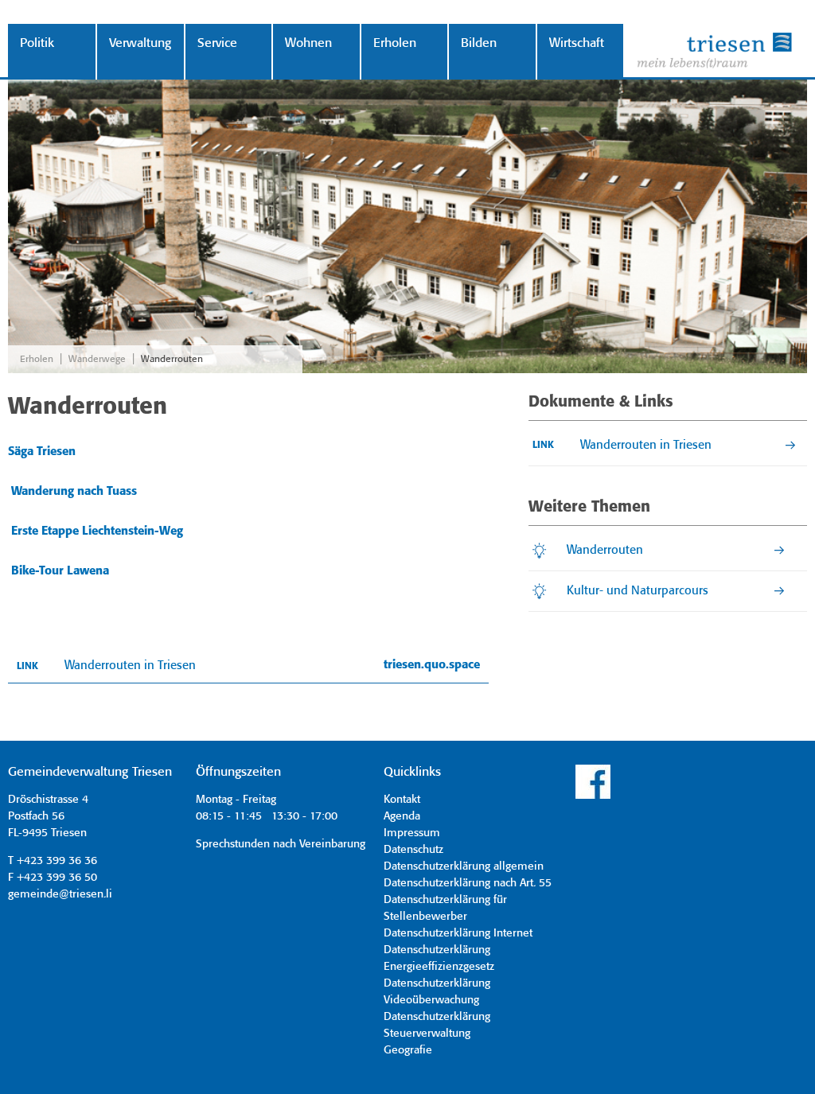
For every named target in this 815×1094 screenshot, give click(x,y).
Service (217, 43)
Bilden (479, 43)
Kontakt (402, 799)
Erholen (394, 43)
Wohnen (308, 43)
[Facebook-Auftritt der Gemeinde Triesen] (592, 796)
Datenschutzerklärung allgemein (464, 866)
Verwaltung (140, 43)
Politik (37, 43)
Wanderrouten (172, 359)
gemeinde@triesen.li (60, 894)
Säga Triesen (42, 452)
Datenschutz (413, 849)
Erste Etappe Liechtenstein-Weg (97, 531)
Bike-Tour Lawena (60, 571)
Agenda (402, 816)
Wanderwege (97, 359)
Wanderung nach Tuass (74, 491)
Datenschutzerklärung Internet (458, 933)
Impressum (412, 833)
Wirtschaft (576, 43)
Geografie (408, 1050)
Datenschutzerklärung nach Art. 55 (468, 883)
